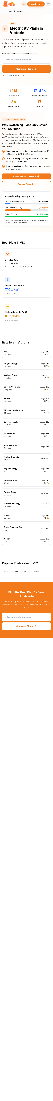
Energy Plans (7, 11)
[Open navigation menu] (48, 4)
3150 (26, 571)
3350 (36, 571)
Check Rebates (36, 4)
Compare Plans (26, 69)
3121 (16, 571)
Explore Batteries (26, 184)
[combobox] (26, 60)
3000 (6, 571)
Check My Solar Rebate (26, 176)
